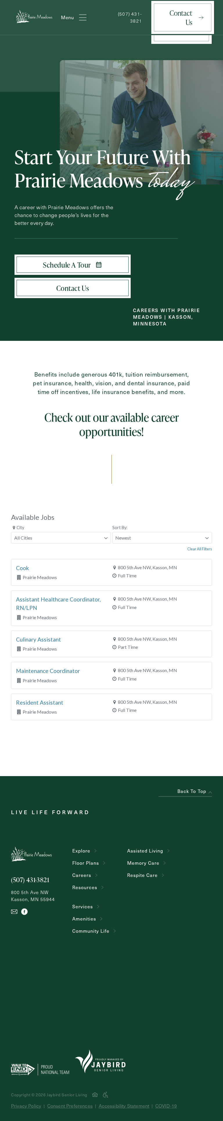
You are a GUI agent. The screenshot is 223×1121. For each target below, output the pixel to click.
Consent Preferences (70, 1106)
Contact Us (181, 17)
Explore (81, 851)
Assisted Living (145, 851)
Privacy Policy (26, 1106)
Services (82, 906)
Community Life (90, 931)
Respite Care (142, 875)
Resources (84, 887)
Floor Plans (85, 863)
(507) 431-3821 (130, 17)
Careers (81, 875)
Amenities (84, 919)
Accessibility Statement (124, 1106)
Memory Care (143, 863)
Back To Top (191, 791)
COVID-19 (166, 1106)
